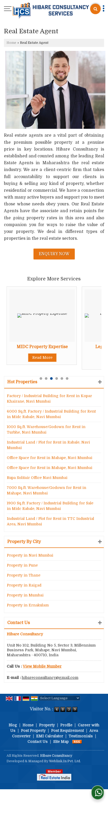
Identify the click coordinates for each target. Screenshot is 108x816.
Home (11, 43)
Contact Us (38, 741)
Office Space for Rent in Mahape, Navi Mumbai (49, 458)
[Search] (95, 9)
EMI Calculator (49, 736)
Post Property (33, 730)
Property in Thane (23, 575)
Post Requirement (67, 730)
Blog (13, 725)
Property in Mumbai (25, 595)
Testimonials (81, 736)
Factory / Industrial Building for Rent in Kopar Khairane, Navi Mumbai (49, 398)
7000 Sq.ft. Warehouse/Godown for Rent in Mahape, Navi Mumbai (46, 490)
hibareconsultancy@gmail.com (50, 677)
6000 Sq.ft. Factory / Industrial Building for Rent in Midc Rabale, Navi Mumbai (51, 414)
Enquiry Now (54, 254)
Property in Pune (22, 565)
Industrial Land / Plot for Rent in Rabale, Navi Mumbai (48, 445)
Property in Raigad (24, 585)
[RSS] (77, 741)
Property (47, 725)
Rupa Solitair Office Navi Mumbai (37, 478)
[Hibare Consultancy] (51, 10)
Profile (66, 725)
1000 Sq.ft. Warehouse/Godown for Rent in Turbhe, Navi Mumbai (46, 429)
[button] (42, 666)
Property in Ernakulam (28, 605)
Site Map (61, 741)
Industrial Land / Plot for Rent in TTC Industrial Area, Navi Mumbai (50, 521)
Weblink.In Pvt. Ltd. (65, 761)
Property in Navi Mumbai (30, 555)
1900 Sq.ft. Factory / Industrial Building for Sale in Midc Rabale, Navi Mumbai (50, 506)
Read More (42, 357)
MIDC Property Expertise (42, 346)
